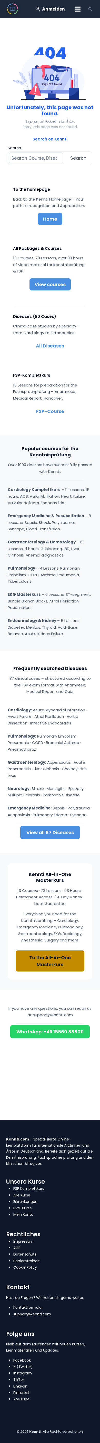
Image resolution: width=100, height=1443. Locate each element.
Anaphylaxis (19, 814)
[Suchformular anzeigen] (90, 9)
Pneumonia (18, 742)
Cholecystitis (74, 768)
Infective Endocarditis (50, 723)
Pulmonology (21, 568)
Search (14, 147)
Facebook (22, 1360)
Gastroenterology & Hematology (42, 542)
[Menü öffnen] (78, 9)
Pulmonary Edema (50, 814)
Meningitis (56, 788)
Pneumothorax (22, 749)
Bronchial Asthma (62, 742)
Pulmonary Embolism (56, 736)
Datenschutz (24, 1254)
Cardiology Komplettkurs (34, 489)
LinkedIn (20, 1386)
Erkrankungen (25, 1201)
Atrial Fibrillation (49, 716)
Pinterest (21, 1392)
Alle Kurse (21, 1195)
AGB (17, 1247)
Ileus (12, 775)
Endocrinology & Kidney (32, 620)
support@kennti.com (53, 1014)
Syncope (78, 814)
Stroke (38, 788)
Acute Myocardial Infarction (59, 710)
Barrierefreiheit (26, 1260)
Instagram (22, 1373)
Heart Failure (20, 716)
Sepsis (59, 808)
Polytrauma (79, 808)
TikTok (19, 1379)
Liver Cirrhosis (46, 768)
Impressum (23, 1241)
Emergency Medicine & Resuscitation (46, 515)
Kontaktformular (28, 1307)
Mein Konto (23, 1214)
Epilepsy (76, 788)
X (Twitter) (23, 1366)
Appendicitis (59, 762)
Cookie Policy (25, 1267)
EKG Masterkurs (24, 594)
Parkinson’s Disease (61, 795)
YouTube (21, 1399)
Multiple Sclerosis (24, 795)
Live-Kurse (22, 1208)
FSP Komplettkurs (28, 1188)
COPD (37, 742)
